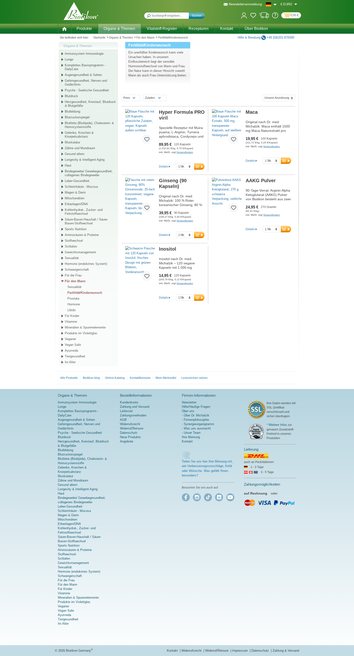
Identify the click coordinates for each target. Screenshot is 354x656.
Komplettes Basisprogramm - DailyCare (85, 67)
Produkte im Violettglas (81, 333)
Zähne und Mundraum (80, 148)
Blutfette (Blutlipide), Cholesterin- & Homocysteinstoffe (89, 125)
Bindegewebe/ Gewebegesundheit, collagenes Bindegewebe (89, 173)
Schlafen (71, 246)
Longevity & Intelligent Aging (85, 159)
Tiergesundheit (75, 356)
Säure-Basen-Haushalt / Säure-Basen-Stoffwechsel (86, 221)
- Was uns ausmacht (196, 428)
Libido (71, 310)
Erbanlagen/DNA (76, 204)
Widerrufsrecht (130, 424)
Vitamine (71, 321)
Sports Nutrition (75, 229)
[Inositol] (140, 265)
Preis (126, 98)
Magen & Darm (75, 192)
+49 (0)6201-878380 (280, 37)
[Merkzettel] (253, 16)
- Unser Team (191, 433)
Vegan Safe (73, 345)
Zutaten (150, 98)
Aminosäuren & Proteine (82, 235)
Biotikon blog (91, 378)
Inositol (167, 249)
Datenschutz (129, 433)
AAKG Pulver (261, 180)
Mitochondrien (74, 198)
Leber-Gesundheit (77, 181)
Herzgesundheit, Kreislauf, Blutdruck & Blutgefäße (90, 103)
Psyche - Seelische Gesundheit (87, 90)
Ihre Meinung (191, 437)
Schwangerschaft (77, 269)
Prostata (73, 298)
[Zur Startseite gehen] (81, 11)
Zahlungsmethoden (133, 415)
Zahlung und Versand (134, 406)
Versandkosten (185, 152)
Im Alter (70, 362)
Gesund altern (74, 154)
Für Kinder (72, 316)
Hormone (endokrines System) (86, 264)
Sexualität (72, 258)
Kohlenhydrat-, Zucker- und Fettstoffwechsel (84, 211)
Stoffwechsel (74, 240)
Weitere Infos (278, 425)
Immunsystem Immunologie (84, 53)
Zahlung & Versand (286, 650)
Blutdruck (71, 96)
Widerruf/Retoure (131, 428)
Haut (68, 165)
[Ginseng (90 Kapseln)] (140, 197)
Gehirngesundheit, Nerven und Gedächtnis (86, 82)
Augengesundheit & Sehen (83, 75)
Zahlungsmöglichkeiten (262, 484)
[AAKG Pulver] (227, 197)
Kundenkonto (129, 402)
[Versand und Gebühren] (264, 17)
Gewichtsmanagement (80, 252)
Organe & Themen (78, 46)
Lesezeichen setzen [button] (194, 378)
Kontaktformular (140, 378)
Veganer (70, 339)
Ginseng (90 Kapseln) (173, 183)
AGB (123, 420)
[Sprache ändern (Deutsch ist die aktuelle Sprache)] (271, 4)
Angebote (126, 441)
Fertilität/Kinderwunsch (84, 293)
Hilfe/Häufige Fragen (196, 406)
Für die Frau (73, 275)
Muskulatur (72, 142)
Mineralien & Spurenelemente (85, 327)
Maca (252, 112)
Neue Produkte (130, 437)
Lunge (69, 59)
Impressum (240, 650)
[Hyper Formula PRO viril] (140, 128)
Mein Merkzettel (166, 378)
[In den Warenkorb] (199, 166)
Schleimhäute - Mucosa (81, 186)
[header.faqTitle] (275, 17)
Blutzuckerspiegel (77, 117)
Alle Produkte (69, 378)
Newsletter (189, 402)
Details (163, 166)
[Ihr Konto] (244, 15)
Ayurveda (71, 350)
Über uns (188, 411)
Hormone (73, 304)
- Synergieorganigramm (198, 424)
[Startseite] (64, 28)
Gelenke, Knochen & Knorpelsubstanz (79, 134)
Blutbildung (72, 111)
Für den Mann (75, 281)
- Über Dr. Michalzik (195, 415)
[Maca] (227, 128)
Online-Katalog (115, 378)
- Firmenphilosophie (195, 420)
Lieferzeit (126, 411)
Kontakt (187, 441)
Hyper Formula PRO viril (182, 114)
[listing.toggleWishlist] (146, 139)
